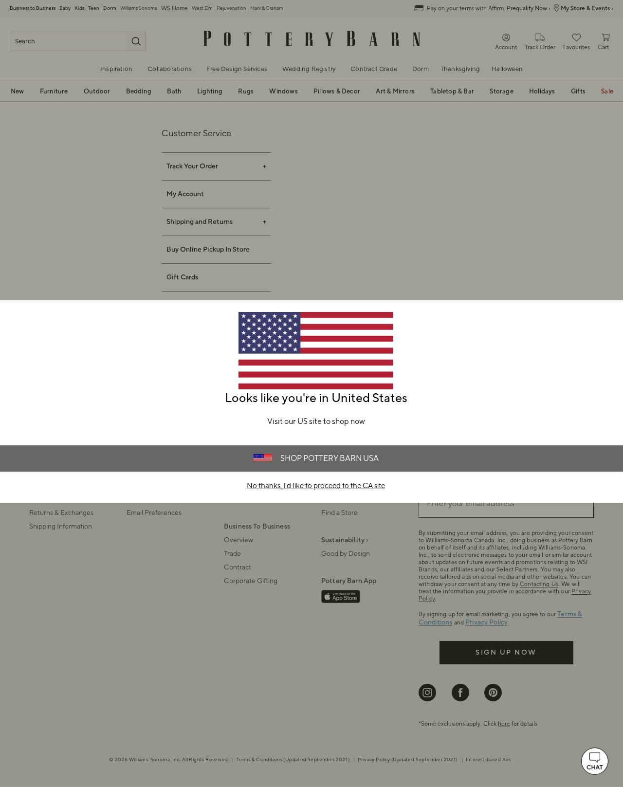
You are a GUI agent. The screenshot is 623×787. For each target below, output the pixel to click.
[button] (594, 761)
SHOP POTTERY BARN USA (329, 458)
